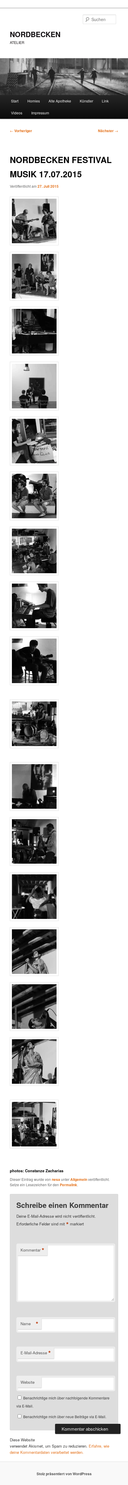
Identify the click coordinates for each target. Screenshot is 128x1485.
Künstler (86, 100)
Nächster (108, 130)
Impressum (40, 112)
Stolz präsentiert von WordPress (64, 1473)
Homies (33, 100)
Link (105, 100)
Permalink (68, 1184)
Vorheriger (21, 130)
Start (14, 100)
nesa (56, 1179)
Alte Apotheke (60, 100)
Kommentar (32, 1250)
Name (29, 1323)
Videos (16, 112)
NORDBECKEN (35, 34)
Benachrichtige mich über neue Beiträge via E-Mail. (64, 1416)
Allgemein (78, 1179)
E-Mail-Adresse (36, 1353)
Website (28, 1382)
